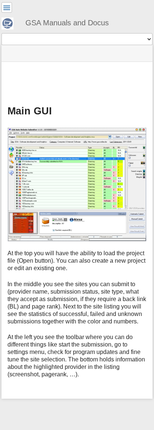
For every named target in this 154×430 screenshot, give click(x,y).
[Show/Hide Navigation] (6, 7)
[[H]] (10, 22)
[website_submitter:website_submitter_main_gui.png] (77, 184)
